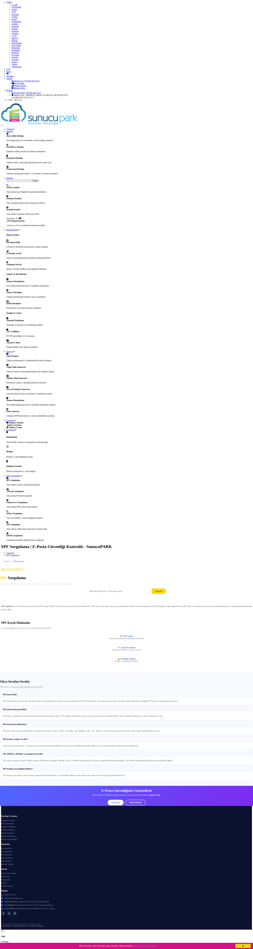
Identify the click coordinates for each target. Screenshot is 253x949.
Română (15, 52)
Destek (9, 78)
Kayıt (8, 71)
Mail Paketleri (135, 802)
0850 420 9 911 (10, 895)
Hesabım (10, 76)
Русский (15, 55)
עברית (14, 36)
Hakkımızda (5, 880)
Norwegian (16, 45)
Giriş (8, 69)
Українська (16, 67)
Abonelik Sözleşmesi (19, 926)
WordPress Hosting (7, 830)
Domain (9, 178)
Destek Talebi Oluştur (8, 873)
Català (14, 9)
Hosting (9, 131)
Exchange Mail (6, 852)
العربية (14, 5)
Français (15, 31)
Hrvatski (15, 14)
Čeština (15, 17)
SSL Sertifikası (6, 855)
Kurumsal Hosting (7, 824)
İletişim (9, 90)
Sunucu (9, 351)
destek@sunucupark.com (14, 898)
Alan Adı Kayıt (6, 861)
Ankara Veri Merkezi (8, 836)
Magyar (15, 38)
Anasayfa (10, 129)
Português (16, 48)
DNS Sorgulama (13, 476)
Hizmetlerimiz (12, 230)
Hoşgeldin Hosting (7, 820)
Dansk (14, 19)
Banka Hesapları (7, 886)
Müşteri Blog (19, 88)
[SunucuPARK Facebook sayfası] (3, 913)
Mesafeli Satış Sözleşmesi (35, 926)
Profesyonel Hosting (8, 827)
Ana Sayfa (6, 561)
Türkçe (9, 2)
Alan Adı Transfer (7, 864)
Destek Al (115, 802)
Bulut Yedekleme (7, 858)
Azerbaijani (16, 7)
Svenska (15, 59)
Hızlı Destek (19, 83)
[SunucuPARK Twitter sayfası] (15, 913)
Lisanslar (10, 420)
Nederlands (16, 22)
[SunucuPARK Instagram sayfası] (9, 913)
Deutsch (15, 33)
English (15, 24)
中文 (14, 12)
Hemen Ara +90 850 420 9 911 (27, 81)
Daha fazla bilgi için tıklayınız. (145, 946)
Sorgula (35, 181)
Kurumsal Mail (6, 848)
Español (15, 57)
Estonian (15, 26)
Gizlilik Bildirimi (6, 926)
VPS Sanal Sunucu (7, 833)
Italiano (15, 41)
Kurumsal (10, 430)
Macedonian (17, 43)
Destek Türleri (20, 86)
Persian (15, 29)
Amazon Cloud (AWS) (9, 839)
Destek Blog (5, 876)
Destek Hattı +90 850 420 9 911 (27, 93)
